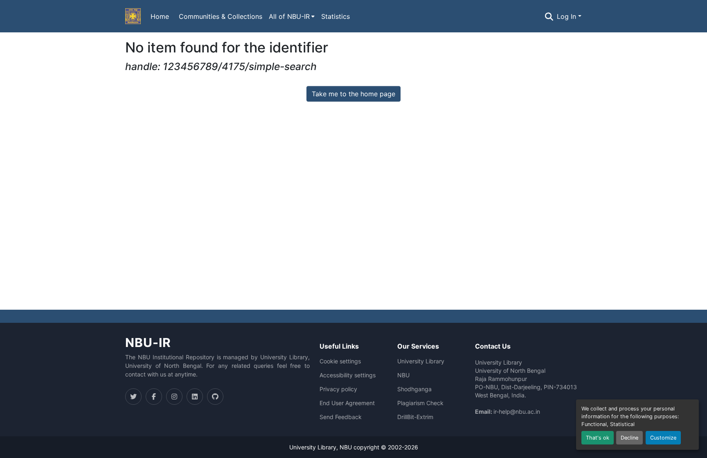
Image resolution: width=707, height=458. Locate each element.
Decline (629, 438)
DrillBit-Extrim (415, 417)
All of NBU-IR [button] (289, 16)
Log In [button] (567, 16)
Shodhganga (414, 389)
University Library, (314, 447)
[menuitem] (292, 16)
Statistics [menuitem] (335, 16)
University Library (420, 361)
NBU (403, 375)
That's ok (597, 438)
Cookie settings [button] (340, 361)
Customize (663, 438)
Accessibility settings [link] (348, 375)
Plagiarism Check (420, 403)
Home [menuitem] (160, 16)
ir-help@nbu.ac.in (516, 411)
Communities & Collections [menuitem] (220, 16)
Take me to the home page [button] (353, 94)
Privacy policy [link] (338, 389)
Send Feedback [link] (341, 417)
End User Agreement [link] (347, 403)
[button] (133, 16)
